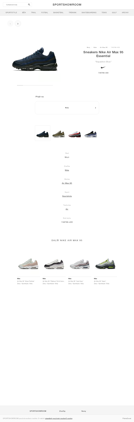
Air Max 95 (104, 47)
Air (67, 209)
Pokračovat (127, 418)
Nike (95, 47)
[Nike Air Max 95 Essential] (42, 133)
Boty (88, 47)
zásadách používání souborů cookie (58, 418)
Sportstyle (67, 196)
